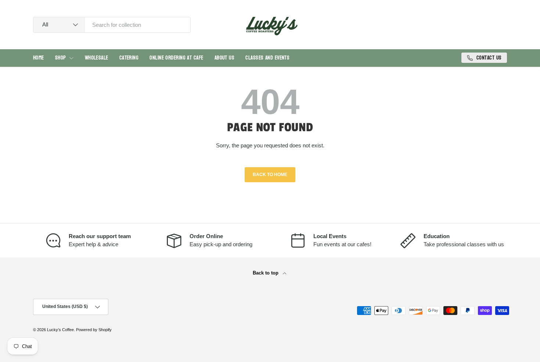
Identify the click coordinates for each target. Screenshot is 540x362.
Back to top (266, 273)
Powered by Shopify (94, 329)
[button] (502, 26)
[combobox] (111, 24)
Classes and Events (267, 58)
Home (38, 58)
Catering (129, 58)
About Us (225, 58)
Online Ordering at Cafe (176, 58)
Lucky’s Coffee (60, 329)
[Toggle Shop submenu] (71, 58)
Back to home (270, 174)
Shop (60, 58)
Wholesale (96, 58)
